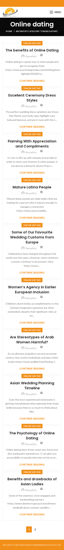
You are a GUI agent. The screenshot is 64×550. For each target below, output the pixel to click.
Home (9, 31)
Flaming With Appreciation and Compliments (32, 144)
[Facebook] (32, 3)
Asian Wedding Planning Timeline (32, 386)
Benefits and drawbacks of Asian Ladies (32, 482)
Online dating (32, 43)
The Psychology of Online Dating (32, 436)
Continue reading (32, 81)
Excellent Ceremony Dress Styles (32, 98)
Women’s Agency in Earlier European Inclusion (32, 290)
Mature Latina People (32, 187)
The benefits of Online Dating (32, 50)
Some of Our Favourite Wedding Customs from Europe (32, 237)
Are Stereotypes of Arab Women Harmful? (32, 340)
